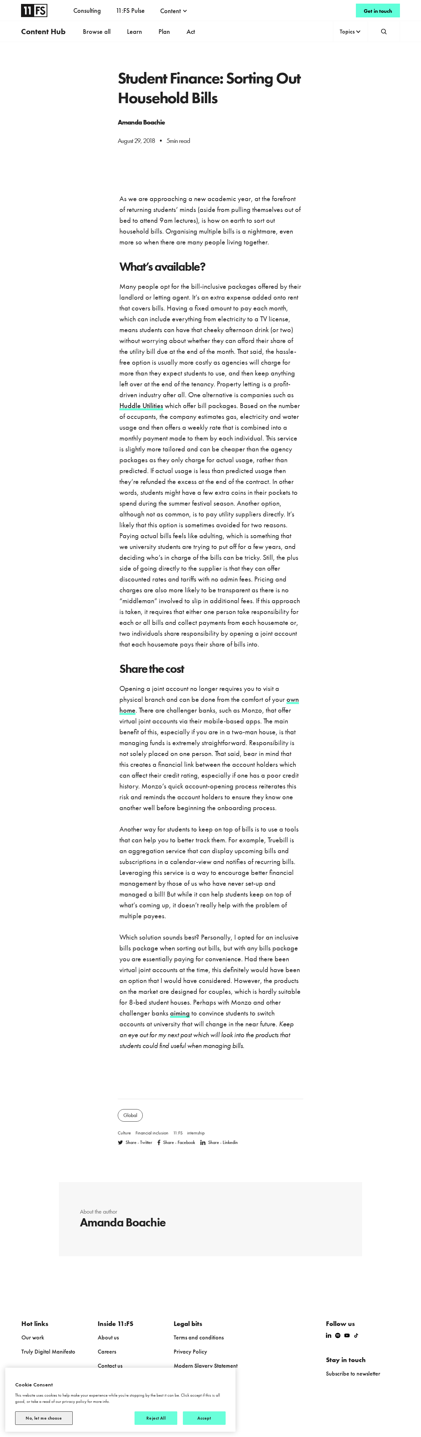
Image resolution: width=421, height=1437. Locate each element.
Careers (107, 1351)
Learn (134, 31)
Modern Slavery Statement (205, 1365)
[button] (174, 11)
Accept (204, 1418)
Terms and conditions (199, 1337)
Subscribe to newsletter (353, 1373)
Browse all (97, 31)
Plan (164, 31)
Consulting (87, 10)
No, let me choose (44, 1418)
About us (108, 1337)
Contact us (110, 1365)
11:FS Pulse (130, 10)
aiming (180, 1013)
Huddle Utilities (141, 405)
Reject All (155, 1418)
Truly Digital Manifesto (48, 1351)
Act (190, 31)
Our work (32, 1337)
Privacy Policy (190, 1351)
